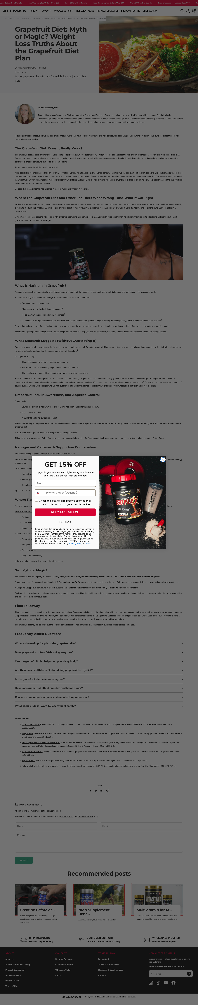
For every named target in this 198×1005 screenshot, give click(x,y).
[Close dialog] (163, 459)
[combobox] (40, 493)
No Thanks (65, 521)
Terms (88, 543)
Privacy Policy (76, 543)
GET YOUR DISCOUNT (65, 512)
